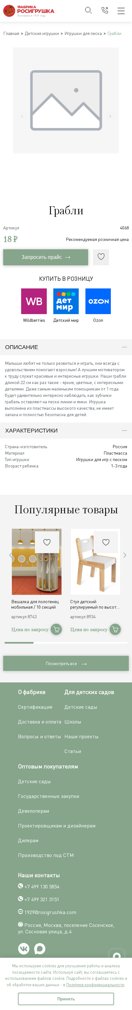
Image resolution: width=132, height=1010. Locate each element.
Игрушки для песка (83, 33)
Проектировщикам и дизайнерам (56, 825)
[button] (125, 555)
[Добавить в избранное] (101, 257)
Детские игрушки (42, 33)
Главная (11, 33)
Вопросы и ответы (39, 736)
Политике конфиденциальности (95, 984)
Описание (21, 347)
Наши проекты (81, 736)
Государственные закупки (48, 796)
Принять (66, 999)
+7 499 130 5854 (41, 886)
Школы (72, 721)
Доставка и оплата (39, 721)
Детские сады (80, 707)
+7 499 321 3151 (41, 899)
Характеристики (31, 430)
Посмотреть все (61, 663)
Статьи (72, 751)
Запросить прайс (41, 257)
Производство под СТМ (46, 855)
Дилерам (28, 840)
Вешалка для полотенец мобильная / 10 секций (35, 604)
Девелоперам (33, 811)
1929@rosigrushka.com (50, 912)
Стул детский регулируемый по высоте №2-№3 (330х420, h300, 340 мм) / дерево (94, 604)
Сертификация (35, 707)
